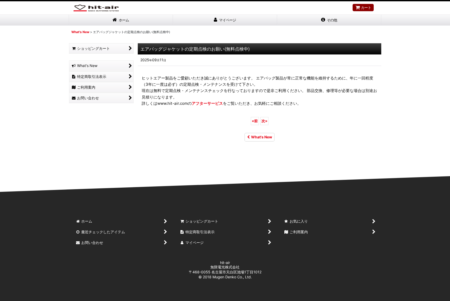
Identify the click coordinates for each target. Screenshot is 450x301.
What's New (261, 137)
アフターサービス (207, 103)
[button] (329, 20)
